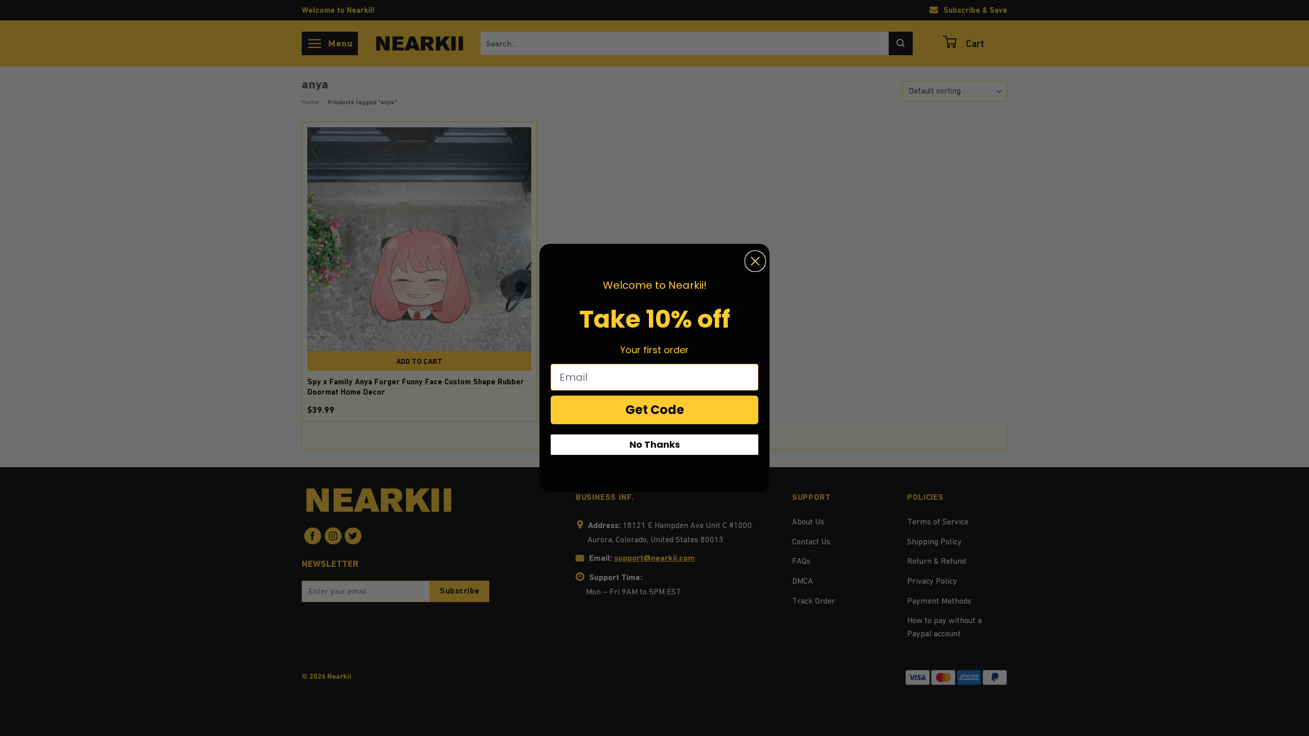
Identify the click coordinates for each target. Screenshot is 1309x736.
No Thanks (654, 444)
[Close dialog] (755, 261)
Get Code (654, 409)
